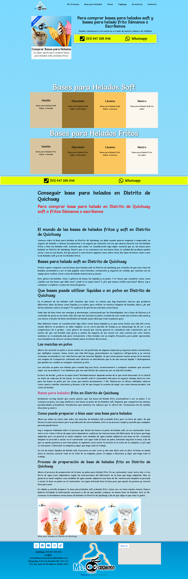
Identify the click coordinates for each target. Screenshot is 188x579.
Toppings (122, 4)
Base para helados (93, 4)
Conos (110, 4)
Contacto (152, 4)
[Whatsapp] (36, 545)
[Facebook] (42, 545)
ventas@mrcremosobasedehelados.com (48, 558)
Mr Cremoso (73, 4)
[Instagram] (54, 545)
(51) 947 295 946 (48, 552)
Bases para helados (54, 393)
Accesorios (137, 4)
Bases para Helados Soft (94, 87)
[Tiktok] (60, 545)
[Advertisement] (115, 63)
